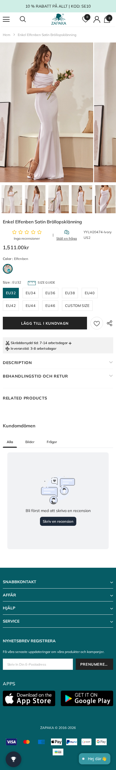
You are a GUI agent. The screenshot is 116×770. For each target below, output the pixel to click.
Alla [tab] (10, 442)
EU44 (30, 305)
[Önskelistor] (96, 323)
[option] (46, 112)
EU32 (11, 293)
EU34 (30, 293)
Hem (6, 35)
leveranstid (19, 348)
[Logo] (59, 19)
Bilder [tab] (29, 442)
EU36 (50, 293)
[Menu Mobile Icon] (6, 19)
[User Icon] (96, 19)
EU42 (11, 305)
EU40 (90, 293)
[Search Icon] (28, 19)
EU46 (50, 305)
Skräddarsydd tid (24, 343)
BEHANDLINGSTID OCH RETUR (35, 376)
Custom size (77, 305)
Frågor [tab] (52, 442)
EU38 (70, 293)
